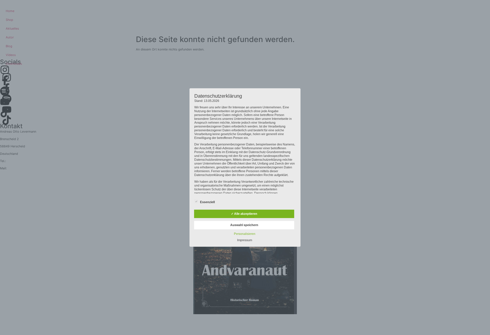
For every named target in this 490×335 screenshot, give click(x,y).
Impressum (244, 240)
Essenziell (207, 202)
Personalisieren (244, 233)
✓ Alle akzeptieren (244, 213)
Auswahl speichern (244, 225)
